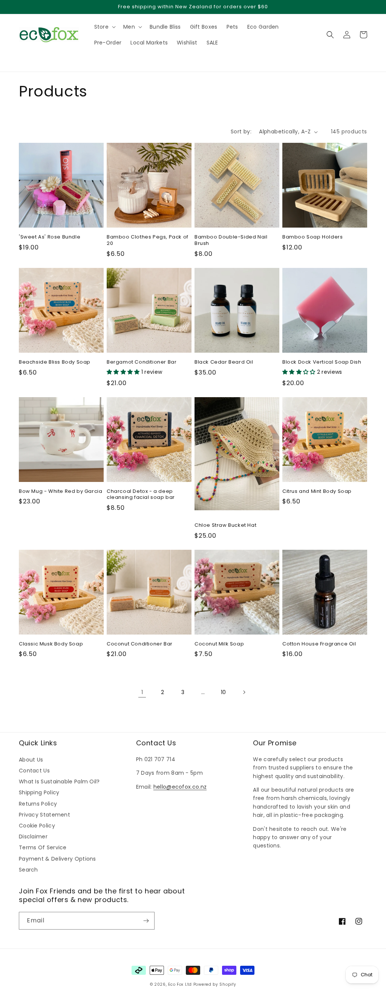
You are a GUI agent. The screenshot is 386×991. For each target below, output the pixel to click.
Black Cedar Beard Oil (224, 362)
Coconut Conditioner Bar (140, 644)
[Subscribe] (146, 921)
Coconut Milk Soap (219, 644)
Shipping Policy (39, 792)
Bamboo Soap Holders (312, 237)
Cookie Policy (37, 825)
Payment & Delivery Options (57, 859)
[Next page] (244, 692)
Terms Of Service (43, 847)
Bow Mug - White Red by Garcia (60, 491)
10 (223, 692)
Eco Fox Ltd (180, 984)
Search (28, 869)
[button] (22, 58)
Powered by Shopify (214, 984)
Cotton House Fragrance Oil (319, 644)
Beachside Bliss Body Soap (54, 362)
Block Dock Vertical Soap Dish (321, 362)
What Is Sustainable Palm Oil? (59, 781)
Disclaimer (33, 836)
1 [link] (142, 692)
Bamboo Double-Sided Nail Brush (231, 240)
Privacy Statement (44, 814)
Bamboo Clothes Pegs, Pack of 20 (147, 240)
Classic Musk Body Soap (51, 644)
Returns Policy (38, 803)
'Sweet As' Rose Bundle (49, 237)
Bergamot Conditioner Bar (141, 362)
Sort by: (241, 131)
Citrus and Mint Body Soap (317, 491)
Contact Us (34, 770)
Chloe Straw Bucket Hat (225, 525)
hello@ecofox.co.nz (180, 787)
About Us (31, 759)
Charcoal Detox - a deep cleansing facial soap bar (141, 494)
